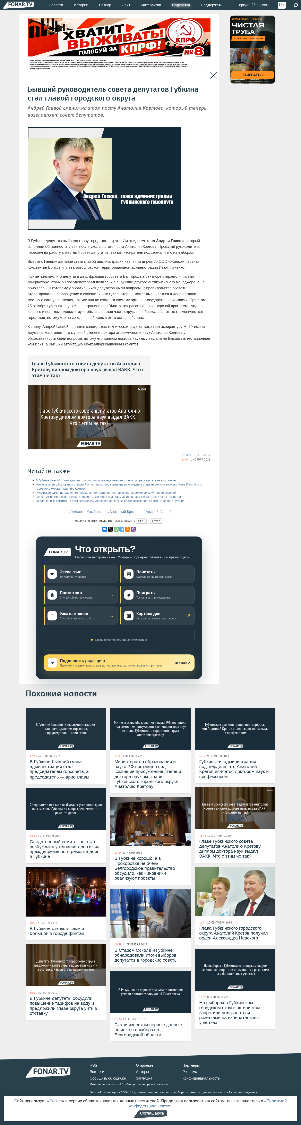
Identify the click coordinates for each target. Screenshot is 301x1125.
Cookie (55, 1100)
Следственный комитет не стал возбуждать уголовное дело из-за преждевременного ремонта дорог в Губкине (110, 501)
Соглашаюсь (152, 1113)
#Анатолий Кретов (123, 511)
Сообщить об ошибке (108, 1078)
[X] (110, 529)
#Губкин (75, 511)
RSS (93, 1065)
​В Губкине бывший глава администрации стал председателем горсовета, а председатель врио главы (106, 480)
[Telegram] (121, 529)
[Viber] (133, 529)
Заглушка (144, 1078)
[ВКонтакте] (104, 529)
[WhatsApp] (116, 529)
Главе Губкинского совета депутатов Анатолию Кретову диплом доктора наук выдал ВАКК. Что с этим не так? (109, 497)
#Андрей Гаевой (158, 511)
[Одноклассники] (127, 529)
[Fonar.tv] (18, 5)
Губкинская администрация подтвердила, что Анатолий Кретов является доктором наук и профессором (106, 493)
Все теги (97, 1071)
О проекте (144, 1065)
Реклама (189, 1071)
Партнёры (191, 1065)
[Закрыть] (213, 75)
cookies (127, 1092)
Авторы (142, 1071)
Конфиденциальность (201, 1078)
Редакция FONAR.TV (196, 455)
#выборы (94, 511)
